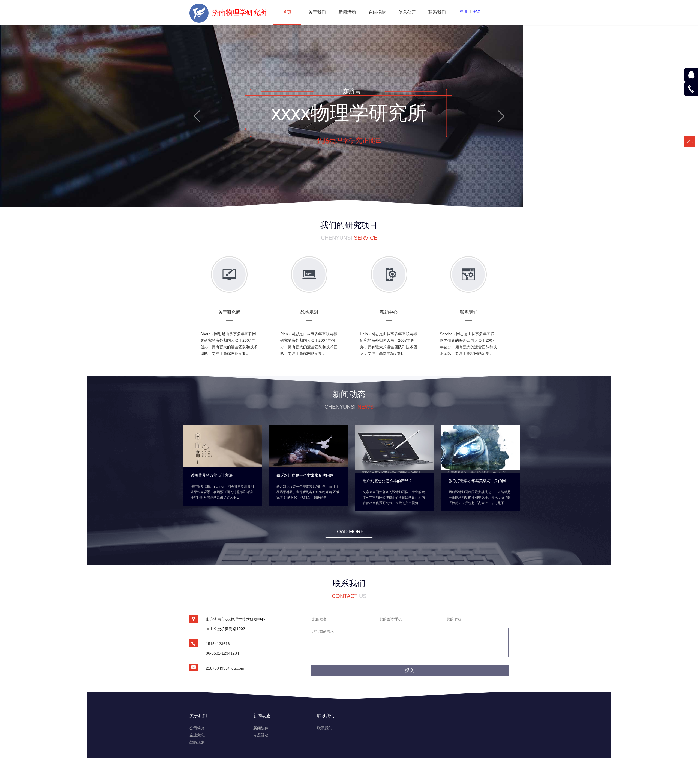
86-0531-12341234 (222, 653)
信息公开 (407, 12)
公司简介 (197, 728)
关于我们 (317, 12)
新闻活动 (347, 12)
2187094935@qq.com (225, 668)
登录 (477, 11)
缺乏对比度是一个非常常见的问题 (305, 475)
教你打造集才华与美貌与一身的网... (479, 481)
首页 (287, 12)
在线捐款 (377, 12)
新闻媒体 (261, 728)
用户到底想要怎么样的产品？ (387, 481)
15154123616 (218, 643)
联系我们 (437, 12)
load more (349, 531)
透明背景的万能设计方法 (212, 475)
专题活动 (261, 735)
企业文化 (197, 735)
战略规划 (197, 742)
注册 (463, 11)
